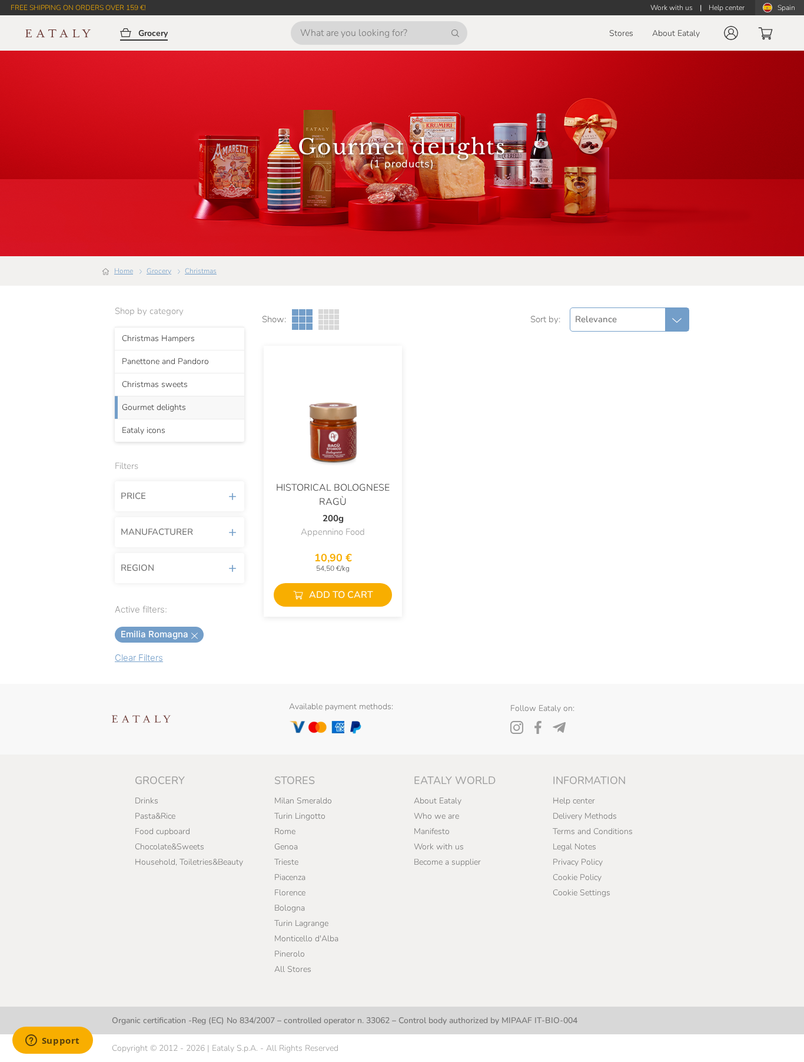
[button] (731, 33)
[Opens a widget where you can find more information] (52, 1041)
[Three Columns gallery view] (302, 319)
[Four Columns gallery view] (328, 319)
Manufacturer (157, 532)
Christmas (201, 271)
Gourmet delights (154, 407)
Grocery (159, 271)
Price (133, 496)
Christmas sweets (155, 385)
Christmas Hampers (158, 339)
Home (123, 271)
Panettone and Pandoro (165, 362)
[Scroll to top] (773, 1039)
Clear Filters (139, 657)
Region (137, 568)
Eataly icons (143, 430)
